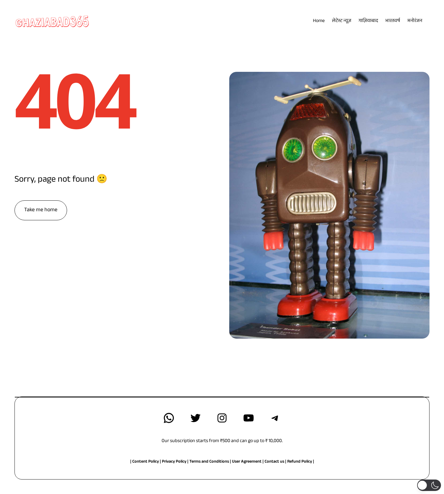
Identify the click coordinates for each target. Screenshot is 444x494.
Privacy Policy (174, 462)
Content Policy (145, 462)
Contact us (274, 462)
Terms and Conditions (209, 462)
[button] (429, 485)
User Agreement (247, 462)
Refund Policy (299, 462)
